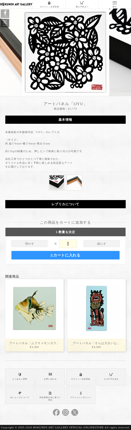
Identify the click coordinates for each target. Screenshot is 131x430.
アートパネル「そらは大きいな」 (96, 343)
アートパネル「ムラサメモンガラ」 (34, 343)
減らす (101, 243)
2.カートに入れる (65, 255)
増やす (29, 243)
